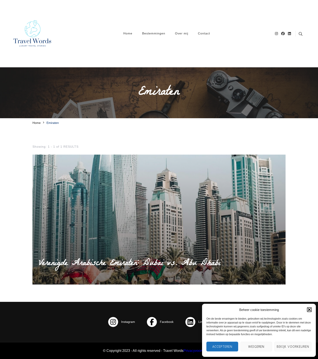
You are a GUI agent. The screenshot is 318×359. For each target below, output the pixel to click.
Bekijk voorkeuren (293, 347)
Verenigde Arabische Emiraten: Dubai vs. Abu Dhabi (129, 264)
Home (127, 33)
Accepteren (222, 347)
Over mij (181, 33)
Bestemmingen (153, 33)
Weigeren (256, 347)
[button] (309, 309)
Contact (204, 33)
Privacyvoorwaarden (199, 351)
